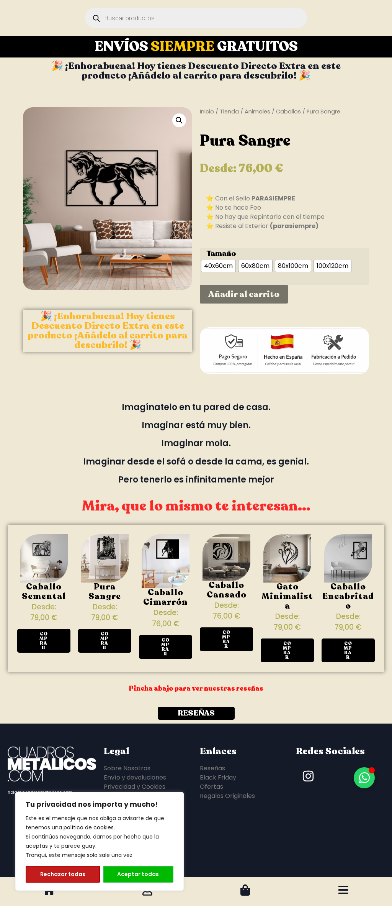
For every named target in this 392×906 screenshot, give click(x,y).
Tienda (229, 111)
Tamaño (221, 254)
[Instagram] (308, 776)
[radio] (218, 266)
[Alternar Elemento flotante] (364, 777)
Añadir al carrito (243, 294)
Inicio (207, 111)
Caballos (288, 111)
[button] (179, 120)
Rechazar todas (62, 874)
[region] (99, 841)
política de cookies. (89, 827)
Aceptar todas (138, 874)
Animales (257, 111)
